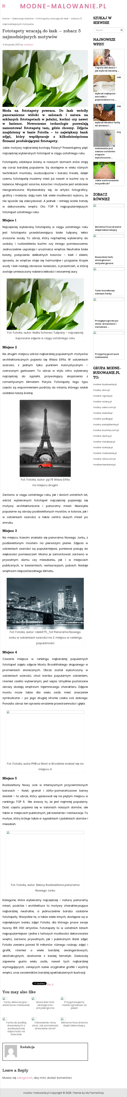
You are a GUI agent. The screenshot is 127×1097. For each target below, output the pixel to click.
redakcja (28, 44)
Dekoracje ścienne (22, 18)
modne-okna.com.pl (104, 458)
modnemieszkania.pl (104, 464)
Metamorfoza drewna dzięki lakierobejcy (74, 1024)
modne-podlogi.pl (103, 418)
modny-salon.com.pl (104, 407)
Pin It (50, 984)
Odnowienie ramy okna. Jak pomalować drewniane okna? (45, 1025)
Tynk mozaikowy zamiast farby (105, 292)
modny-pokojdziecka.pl (105, 424)
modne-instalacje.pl (104, 441)
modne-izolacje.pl (103, 447)
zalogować (24, 1078)
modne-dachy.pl (102, 436)
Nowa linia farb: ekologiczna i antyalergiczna (45, 1005)
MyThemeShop (94, 1093)
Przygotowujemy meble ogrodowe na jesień (74, 1005)
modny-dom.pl (101, 390)
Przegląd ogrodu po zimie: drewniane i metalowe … (106, 323)
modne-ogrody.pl (102, 395)
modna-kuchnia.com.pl (106, 430)
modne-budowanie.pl (105, 384)
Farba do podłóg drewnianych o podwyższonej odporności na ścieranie (16, 1028)
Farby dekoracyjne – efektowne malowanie (16, 1003)
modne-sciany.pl (102, 401)
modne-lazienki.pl (102, 413)
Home (5, 18)
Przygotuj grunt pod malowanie (107, 356)
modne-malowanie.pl (63, 6)
